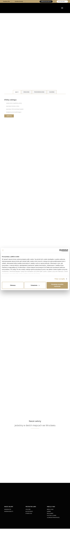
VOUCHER (28, 509)
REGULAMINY (50, 513)
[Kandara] (15, 8)
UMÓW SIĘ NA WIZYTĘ (46, 1)
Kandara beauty (19, 1)
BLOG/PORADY (29, 511)
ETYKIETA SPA (29, 513)
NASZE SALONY (8, 506)
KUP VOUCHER (61, 1)
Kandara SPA (6, 1)
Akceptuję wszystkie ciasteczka (57, 285)
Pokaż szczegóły (60, 279)
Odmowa (12, 285)
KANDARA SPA (7, 509)
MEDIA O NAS (50, 509)
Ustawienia (34, 285)
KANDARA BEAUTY (8, 511)
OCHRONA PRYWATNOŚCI (53, 517)
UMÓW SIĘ (9, 115)
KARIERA (49, 511)
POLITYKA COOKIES (51, 515)
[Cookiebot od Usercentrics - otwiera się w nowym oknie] (60, 250)
